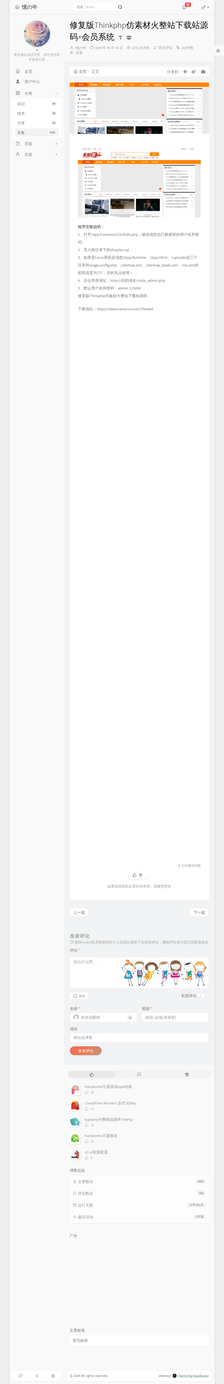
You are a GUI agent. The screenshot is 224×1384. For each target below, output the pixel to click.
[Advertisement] (139, 585)
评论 (75, 950)
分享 (36, 122)
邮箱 (147, 1008)
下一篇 (199, 912)
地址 (74, 1028)
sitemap (164, 1375)
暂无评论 (165, 47)
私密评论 (189, 995)
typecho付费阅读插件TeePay (109, 1119)
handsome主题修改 (101, 1135)
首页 (83, 71)
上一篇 (79, 912)
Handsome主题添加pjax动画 (108, 1086)
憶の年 (81, 47)
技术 (36, 113)
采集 (36, 132)
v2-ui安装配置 (96, 1152)
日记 (36, 103)
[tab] (92, 1074)
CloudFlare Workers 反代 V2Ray (110, 1103)
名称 (75, 1008)
